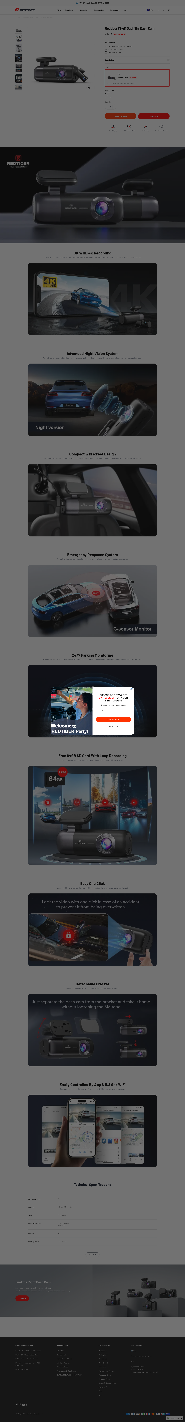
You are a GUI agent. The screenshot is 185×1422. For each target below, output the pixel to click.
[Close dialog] (132, 689)
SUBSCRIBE (113, 719)
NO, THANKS (113, 726)
